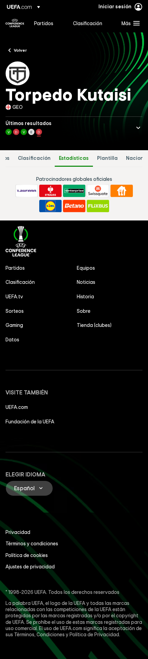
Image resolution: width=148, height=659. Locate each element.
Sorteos (15, 311)
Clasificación (34, 158)
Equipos (86, 268)
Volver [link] (20, 50)
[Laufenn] (26, 191)
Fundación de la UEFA (30, 421)
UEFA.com (17, 407)
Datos (12, 339)
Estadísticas (74, 158)
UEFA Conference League (15, 23)
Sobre (84, 311)
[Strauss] (50, 191)
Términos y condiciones (32, 543)
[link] (44, 23)
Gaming (14, 325)
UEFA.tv (14, 296)
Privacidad (18, 532)
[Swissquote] (98, 191)
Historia (85, 296)
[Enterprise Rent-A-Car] (74, 191)
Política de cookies (27, 555)
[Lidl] (50, 206)
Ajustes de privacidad (30, 566)
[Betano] (74, 206)
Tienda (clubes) (94, 325)
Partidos (15, 268)
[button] (129, 23)
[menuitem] (48, 23)
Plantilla (107, 158)
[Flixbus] (98, 206)
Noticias (86, 282)
